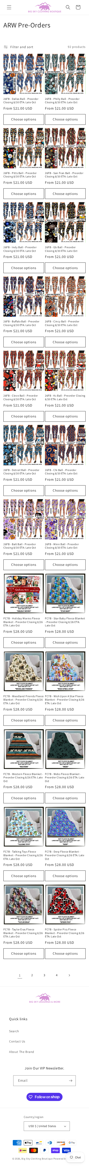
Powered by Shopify (65, 1158)
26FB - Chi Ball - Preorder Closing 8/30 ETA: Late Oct (61, 471)
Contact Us (17, 1041)
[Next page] (69, 975)
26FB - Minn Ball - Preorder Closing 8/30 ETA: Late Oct (62, 545)
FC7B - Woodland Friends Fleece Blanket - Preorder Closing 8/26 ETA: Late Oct (23, 699)
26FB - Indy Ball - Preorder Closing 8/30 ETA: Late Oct (20, 249)
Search (14, 1031)
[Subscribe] (70, 1080)
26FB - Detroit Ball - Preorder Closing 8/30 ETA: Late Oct (21, 471)
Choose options (23, 119)
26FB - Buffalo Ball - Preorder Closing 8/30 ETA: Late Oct (21, 323)
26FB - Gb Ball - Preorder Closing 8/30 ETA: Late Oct (61, 249)
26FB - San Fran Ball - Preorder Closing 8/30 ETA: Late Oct (64, 174)
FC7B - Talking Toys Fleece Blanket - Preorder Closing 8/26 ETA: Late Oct (23, 855)
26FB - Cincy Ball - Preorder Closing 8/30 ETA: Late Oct (62, 323)
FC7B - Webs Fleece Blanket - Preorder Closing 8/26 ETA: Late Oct (64, 777)
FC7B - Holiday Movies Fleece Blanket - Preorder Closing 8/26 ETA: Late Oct (23, 622)
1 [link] (20, 975)
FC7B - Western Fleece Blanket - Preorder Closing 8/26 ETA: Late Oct (23, 777)
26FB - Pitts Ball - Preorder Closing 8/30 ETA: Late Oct (20, 174)
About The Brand (21, 1052)
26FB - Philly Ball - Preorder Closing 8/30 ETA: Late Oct (62, 100)
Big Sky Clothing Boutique (37, 1158)
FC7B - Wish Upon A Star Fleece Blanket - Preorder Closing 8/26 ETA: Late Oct (64, 699)
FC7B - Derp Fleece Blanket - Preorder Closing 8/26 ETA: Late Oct (64, 855)
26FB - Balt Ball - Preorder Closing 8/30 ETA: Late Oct (19, 545)
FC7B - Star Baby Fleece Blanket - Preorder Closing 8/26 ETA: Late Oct (65, 622)
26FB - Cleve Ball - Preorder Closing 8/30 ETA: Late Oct (20, 397)
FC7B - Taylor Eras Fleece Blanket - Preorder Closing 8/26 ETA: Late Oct (23, 933)
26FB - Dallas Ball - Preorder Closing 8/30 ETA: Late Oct (20, 100)
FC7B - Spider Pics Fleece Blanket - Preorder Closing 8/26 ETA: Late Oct (64, 933)
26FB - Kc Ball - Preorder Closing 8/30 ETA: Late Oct (65, 397)
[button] (9, 7)
